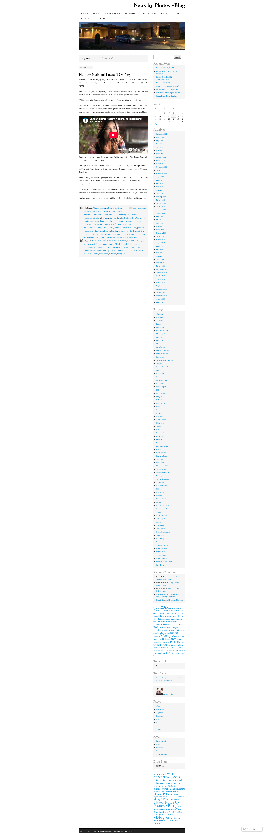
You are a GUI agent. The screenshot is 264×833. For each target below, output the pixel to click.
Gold (161, 627)
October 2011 (160, 170)
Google (158, 426)
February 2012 (161, 157)
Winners (158, 820)
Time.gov (159, 522)
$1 (154, 607)
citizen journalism (162, 788)
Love (164, 13)
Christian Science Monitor (164, 360)
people (160, 642)
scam (106, 253)
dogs (141, 240)
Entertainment (178, 788)
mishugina (107, 250)
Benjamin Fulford (162, 330)
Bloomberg (159, 344)
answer (105, 240)
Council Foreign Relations (164, 367)
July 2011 (159, 180)
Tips (85, 234)
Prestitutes (99, 231)
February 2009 (161, 262)
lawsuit (92, 250)
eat (85, 244)
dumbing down (124, 214)
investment (157, 633)
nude (169, 639)
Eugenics (104, 217)
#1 (94, 208)
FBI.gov (159, 396)
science (180, 645)
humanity (172, 630)
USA (114, 234)
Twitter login (160, 535)
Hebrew (122, 244)
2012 (159, 607)
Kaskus (158, 449)
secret (155, 648)
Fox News (159, 416)
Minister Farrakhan (162, 472)
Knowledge (107, 224)
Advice (109, 208)
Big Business (173, 786)
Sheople (129, 231)
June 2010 (159, 220)
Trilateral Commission (163, 532)
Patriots (155, 642)
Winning (167, 820)
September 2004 (161, 295)
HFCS (106, 247)
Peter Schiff (160, 492)
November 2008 (161, 272)
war (159, 652)
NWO (173, 639)
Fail (118, 217)
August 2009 (160, 243)
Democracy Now (161, 380)
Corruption (97, 214)
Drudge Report (161, 386)
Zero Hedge (160, 565)
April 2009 (159, 256)
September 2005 (161, 289)
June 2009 (159, 249)
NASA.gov (160, 476)
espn (167, 619)
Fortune (158, 413)
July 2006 (159, 286)
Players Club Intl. (162, 499)
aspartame (113, 240)
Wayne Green (160, 552)
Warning (141, 234)
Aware (108, 211)
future (174, 625)
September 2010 (161, 210)
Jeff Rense (159, 436)
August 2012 (160, 137)
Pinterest (159, 495)
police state (166, 642)
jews (138, 247)
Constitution (175, 613)
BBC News (160, 327)
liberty (171, 632)
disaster (163, 619)
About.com (159, 314)
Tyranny (171, 650)
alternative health (90, 211)
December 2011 (161, 163)
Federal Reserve (161, 400)
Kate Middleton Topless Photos (166, 68)
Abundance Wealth (164, 774)
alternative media (167, 776)
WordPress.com (161, 754)
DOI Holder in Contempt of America (168, 92)
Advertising (100, 208)
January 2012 (160, 160)
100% (94, 240)
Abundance (112, 13)
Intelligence (88, 224)
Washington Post (161, 548)
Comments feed (161, 751)
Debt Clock (160, 377)
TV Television (93, 234)
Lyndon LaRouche (162, 456)
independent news (125, 221)
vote (183, 650)
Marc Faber (160, 459)
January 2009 (160, 266)
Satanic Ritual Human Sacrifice (166, 96)
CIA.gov (159, 363)
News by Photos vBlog (159, 5)
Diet (111, 214)
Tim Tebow (161, 650)
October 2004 (160, 292)
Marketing (133, 224)
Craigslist (159, 370)
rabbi (101, 253)
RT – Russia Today (162, 505)
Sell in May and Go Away (175, 600)
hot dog (126, 247)
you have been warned (113, 237)
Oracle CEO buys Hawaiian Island (167, 86)
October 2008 (160, 276)
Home (84, 13)
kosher (86, 250)
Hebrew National (132, 244)
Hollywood (165, 630)
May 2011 (159, 187)
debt (155, 618)
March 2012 (160, 154)
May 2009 (159, 253)
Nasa (179, 636)
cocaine (161, 613)
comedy (167, 613)
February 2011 (161, 196)
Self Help (161, 648)
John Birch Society (162, 446)
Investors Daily (161, 433)
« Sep (155, 124)
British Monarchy (162, 353)
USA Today (160, 538)
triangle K (121, 253)
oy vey (138, 250)
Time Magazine (161, 519)
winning (179, 653)
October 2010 (160, 206)
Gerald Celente (161, 419)
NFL (157, 489)
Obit (134, 227)
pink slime (94, 253)
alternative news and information (167, 781)
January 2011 (160, 200)
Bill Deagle (159, 337)
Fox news (168, 621)
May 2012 (159, 147)
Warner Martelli (161, 594)
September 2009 (161, 239)
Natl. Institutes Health (163, 479)
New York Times (161, 486)
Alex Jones (159, 317)
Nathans (121, 250)
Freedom (159, 624)
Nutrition (123, 227)
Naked (105, 227)
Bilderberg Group (162, 334)
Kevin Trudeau (161, 453)
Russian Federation (162, 509)
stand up (169, 648)
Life (115, 224)
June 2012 (159, 144)
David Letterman (166, 616)
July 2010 (159, 216)
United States (106, 234)
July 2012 (159, 140)
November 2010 (161, 203)
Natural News (160, 482)
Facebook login (161, 393)
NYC (130, 227)
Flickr (158, 406)
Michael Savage (161, 469)
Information (137, 221)
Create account (161, 741)
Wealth (101, 19)
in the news (112, 221)
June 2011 (159, 183)
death (180, 615)
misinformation (90, 227)
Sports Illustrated (161, 515)
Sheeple (121, 231)
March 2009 (160, 259)
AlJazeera (159, 320)
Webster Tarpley (161, 558)
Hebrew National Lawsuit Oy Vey (105, 74)
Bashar (158, 324)
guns (176, 627)
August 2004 (160, 299)
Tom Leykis (160, 525)
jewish (132, 247)
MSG (114, 250)
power (182, 641)
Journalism (98, 224)
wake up (120, 234)
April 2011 (159, 190)
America (101, 211)
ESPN (158, 390)
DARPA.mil (160, 373)
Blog (114, 211)
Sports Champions (160, 812)
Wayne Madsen (161, 555)
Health (86, 221)
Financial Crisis (159, 791)
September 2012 (161, 134)
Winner (172, 652)
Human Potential (163, 794)
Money (99, 227)
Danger (105, 214)
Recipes (107, 231)
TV (167, 650)
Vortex (158, 542)
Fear (170, 619)
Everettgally (160, 600)
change (156, 613)
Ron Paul (159, 502)
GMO (137, 217)
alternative (117, 208)
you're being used (130, 237)
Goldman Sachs (169, 627)
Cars (181, 611)
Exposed (112, 217)
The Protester (138, 231)
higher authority (116, 247)
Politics (174, 641)
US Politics (169, 814)
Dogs (116, 214)
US (175, 650)
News (111, 227)
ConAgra (130, 240)
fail (95, 244)
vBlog (159, 817)
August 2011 (160, 177)
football (160, 621)
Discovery (159, 383)
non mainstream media (167, 807)
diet (137, 240)
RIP (154, 645)
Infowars (180, 630)
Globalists (130, 217)
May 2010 (159, 223)
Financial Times (161, 403)
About (97, 13)
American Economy (160, 786)
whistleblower (89, 237)
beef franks (122, 240)
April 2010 (159, 226)
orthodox (128, 250)
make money (122, 224)
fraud (110, 244)
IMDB (158, 429)
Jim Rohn (159, 439)
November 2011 (161, 167)
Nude (116, 227)
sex (165, 648)
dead (174, 615)
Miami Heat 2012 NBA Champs (166, 83)
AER (99, 240)
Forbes (158, 410)
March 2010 (160, 229)
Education (135, 214)
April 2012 (159, 150)
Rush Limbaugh (172, 645)
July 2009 (159, 246)
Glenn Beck (160, 423)
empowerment (89, 217)
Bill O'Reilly (160, 340)
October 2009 (160, 236)
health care (94, 221)
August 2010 (160, 213)
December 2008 (161, 269)
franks (105, 244)
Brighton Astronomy (163, 350)
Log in (158, 744)
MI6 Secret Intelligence (163, 466)
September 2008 (161, 279)
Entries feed (160, 747)
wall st (155, 653)
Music (174, 636)
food (123, 217)
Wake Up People (130, 234)
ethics (98, 217)
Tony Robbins (160, 528)
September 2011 (161, 173)
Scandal (114, 231)
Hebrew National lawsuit (93, 247)
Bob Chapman (161, 347)
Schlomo (112, 253)
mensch (99, 250)
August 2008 (160, 282)
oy (134, 250)
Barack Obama (168, 611)
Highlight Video (171, 791)
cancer (176, 610)
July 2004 (159, 302)
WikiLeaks (100, 237)
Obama (179, 639)
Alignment (132, 13)
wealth (164, 652)
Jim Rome (159, 443)
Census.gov (160, 357)
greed (142, 217)
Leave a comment (139, 208)
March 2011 (160, 193)
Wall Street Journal (162, 545)
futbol (168, 624)
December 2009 (161, 233)
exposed (90, 244)
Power (176, 13)
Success (86, 19)
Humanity (103, 221)
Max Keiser (160, 462)
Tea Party (175, 648)
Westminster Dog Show (164, 561)
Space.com (159, 512)
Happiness (150, 13)
